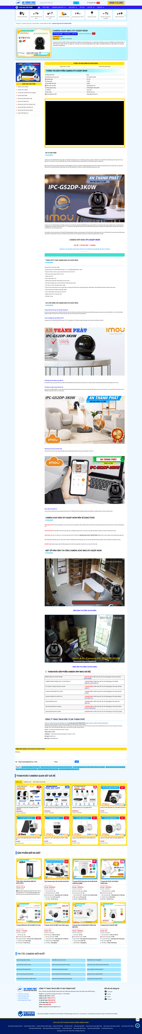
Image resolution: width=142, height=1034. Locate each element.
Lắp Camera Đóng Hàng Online (24, 969)
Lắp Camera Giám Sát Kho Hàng (94, 978)
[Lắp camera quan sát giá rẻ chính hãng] (39, 7)
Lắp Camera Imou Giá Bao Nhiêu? (95, 974)
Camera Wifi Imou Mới (45, 23)
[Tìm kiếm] (76, 2)
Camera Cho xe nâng (23, 89)
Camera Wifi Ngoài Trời (23, 113)
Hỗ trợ (82, 7)
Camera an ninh (68, 1026)
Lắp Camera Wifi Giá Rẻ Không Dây (51, 1028)
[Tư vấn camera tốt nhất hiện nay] (125, 15)
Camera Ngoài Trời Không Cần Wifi (95, 969)
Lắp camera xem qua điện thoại (94, 1026)
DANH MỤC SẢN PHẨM (25, 7)
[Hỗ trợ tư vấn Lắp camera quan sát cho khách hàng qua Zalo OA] (137, 1020)
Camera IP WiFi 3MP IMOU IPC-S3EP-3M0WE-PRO (112, 837)
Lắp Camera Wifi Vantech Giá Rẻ (25, 110)
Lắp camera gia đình (79, 1026)
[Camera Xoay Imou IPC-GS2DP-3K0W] (34, 43)
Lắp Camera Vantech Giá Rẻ (15, 1026)
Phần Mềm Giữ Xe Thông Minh (94, 960)
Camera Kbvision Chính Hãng (43, 1026)
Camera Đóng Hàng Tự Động (23, 960)
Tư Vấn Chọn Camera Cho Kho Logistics (27, 92)
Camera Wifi (35, 23)
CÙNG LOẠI (19, 782)
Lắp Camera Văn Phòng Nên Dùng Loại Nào (62, 978)
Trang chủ (18, 23)
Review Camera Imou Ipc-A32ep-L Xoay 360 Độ (26, 769)
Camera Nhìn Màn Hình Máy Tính (25, 107)
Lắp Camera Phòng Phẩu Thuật (25, 98)
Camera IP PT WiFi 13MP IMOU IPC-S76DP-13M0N (56, 837)
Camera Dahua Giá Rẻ (29, 1026)
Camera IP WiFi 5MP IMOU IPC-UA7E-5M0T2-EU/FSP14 (113, 807)
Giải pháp (72, 7)
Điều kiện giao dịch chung (24, 1000)
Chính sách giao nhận (23, 996)
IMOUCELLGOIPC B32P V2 (91, 683)
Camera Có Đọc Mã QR (23, 86)
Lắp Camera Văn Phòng (127, 1026)
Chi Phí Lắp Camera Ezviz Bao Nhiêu (25, 974)
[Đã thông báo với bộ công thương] (26, 1013)
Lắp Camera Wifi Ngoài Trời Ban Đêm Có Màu (48, 769)
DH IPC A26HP (118, 711)
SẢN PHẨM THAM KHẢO (39, 782)
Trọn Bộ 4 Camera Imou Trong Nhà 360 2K (82, 807)
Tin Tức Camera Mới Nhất (31, 954)
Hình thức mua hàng (23, 994)
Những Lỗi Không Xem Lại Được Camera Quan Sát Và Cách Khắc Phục (56, 767)
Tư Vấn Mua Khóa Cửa (107, 1028)
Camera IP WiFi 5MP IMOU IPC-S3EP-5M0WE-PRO (84, 837)
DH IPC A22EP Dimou (90, 708)
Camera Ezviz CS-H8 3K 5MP (109, 925)
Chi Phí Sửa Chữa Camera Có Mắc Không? (26, 978)
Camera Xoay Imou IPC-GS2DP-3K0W (61, 23)
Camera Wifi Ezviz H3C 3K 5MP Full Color (28, 925)
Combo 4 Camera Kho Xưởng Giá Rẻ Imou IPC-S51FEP (56, 807)
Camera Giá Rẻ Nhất (22, 95)
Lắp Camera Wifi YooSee (79, 1028)
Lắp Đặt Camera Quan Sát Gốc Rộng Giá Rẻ (115, 767)
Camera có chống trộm (23, 101)
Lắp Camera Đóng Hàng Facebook (60, 969)
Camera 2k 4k (27, 782)
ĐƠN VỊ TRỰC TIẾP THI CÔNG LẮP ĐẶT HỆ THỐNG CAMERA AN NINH (71, 1022)
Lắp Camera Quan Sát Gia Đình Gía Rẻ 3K (56, 881)
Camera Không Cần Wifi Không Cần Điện (61, 974)
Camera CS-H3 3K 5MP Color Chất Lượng (56, 925)
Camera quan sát (58, 7)
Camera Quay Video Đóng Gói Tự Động (61, 964)
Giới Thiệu (46, 7)
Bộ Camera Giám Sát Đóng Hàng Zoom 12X (69, 769)
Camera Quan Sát (26, 23)
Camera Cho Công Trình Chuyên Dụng (26, 104)
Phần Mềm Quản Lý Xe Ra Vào (59, 960)
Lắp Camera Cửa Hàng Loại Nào (111, 1026)
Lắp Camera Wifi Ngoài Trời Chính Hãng (31, 767)
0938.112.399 (116, 3)
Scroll (137, 1025)
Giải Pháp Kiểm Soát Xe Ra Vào (24, 964)
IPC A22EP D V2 (89, 698)
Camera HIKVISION (58, 1026)
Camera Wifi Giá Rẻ (67, 1028)
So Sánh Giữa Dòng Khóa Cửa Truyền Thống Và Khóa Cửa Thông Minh (89, 767)
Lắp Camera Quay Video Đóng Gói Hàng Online (98, 964)
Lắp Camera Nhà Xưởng (35, 1028)
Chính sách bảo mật (23, 998)
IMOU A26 (87, 703)
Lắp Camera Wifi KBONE (93, 1028)
